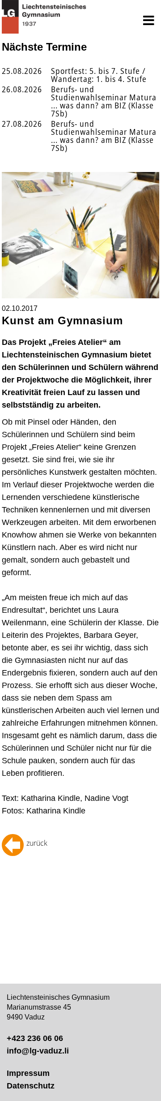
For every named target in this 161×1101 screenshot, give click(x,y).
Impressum (28, 1073)
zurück (36, 843)
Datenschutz (31, 1085)
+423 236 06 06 (35, 1038)
